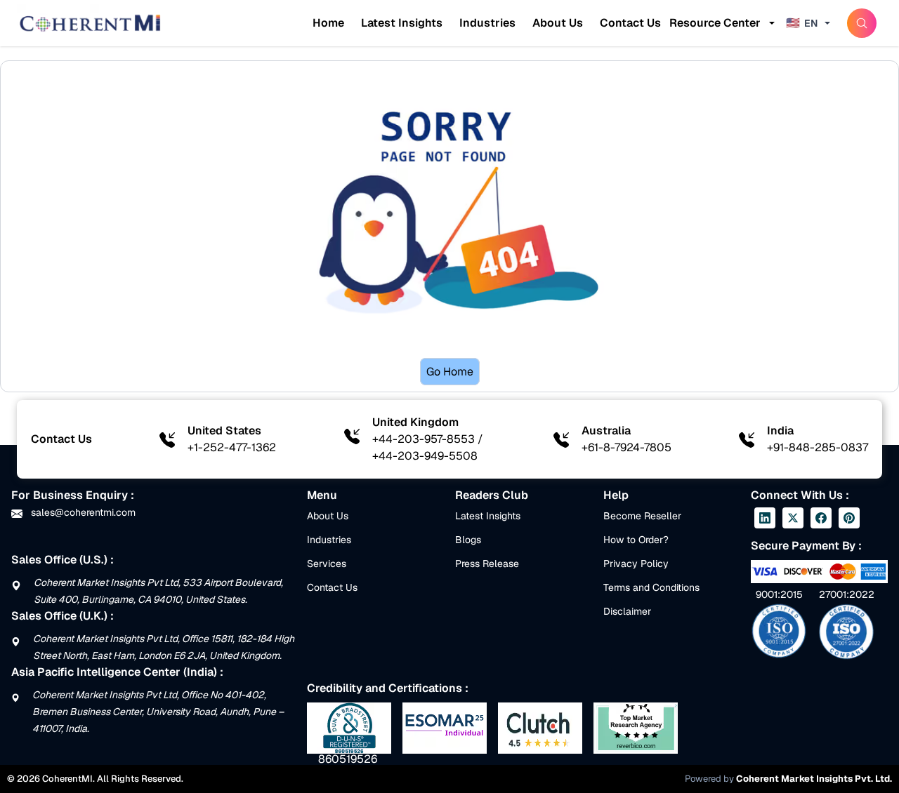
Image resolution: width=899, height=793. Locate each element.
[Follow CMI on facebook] (821, 517)
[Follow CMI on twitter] (792, 517)
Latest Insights (401, 22)
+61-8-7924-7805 (626, 447)
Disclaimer (627, 611)
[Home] (90, 23)
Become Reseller (642, 515)
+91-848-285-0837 (817, 447)
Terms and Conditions (651, 587)
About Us (557, 22)
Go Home (449, 371)
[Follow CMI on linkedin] (764, 517)
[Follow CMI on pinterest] (849, 517)
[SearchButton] (862, 23)
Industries (487, 22)
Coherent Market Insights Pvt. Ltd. (814, 779)
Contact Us (630, 22)
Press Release (487, 563)
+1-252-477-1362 (232, 447)
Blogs (468, 539)
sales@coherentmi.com (82, 512)
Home (328, 22)
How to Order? (636, 539)
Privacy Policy (636, 563)
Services (326, 563)
